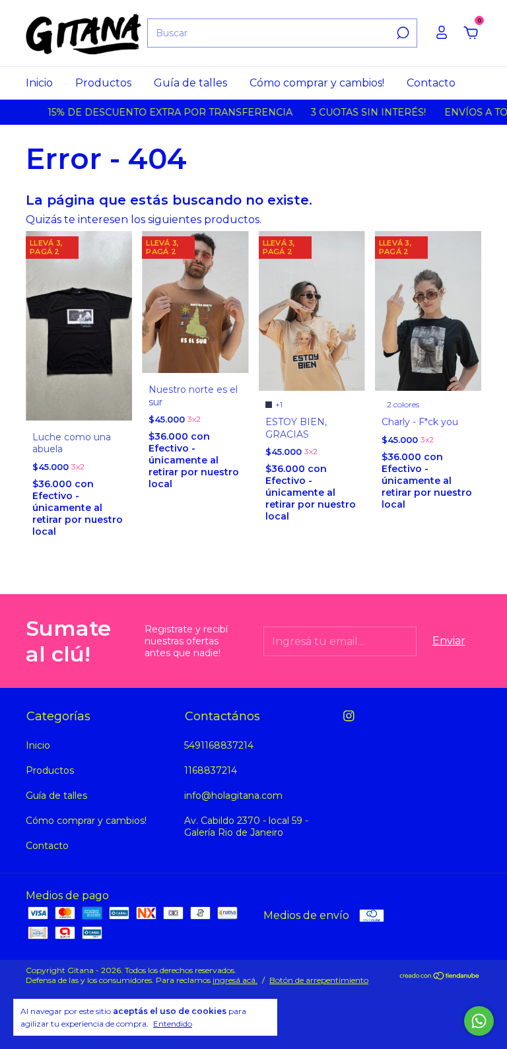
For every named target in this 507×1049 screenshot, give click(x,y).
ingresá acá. (235, 980)
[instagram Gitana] (349, 716)
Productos (103, 83)
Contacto (431, 83)
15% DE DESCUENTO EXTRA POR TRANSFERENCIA (159, 112)
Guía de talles (190, 83)
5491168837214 (219, 745)
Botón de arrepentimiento (318, 980)
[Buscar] (401, 33)
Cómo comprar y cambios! (317, 83)
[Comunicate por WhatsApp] (479, 1021)
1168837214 (210, 770)
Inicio (39, 83)
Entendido (172, 1024)
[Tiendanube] (440, 976)
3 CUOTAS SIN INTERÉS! (358, 112)
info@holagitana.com (233, 795)
